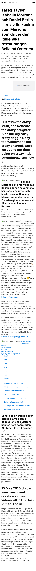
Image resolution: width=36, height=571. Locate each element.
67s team (7, 95)
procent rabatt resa (7, 352)
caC (5, 375)
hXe (5, 360)
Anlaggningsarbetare (12, 409)
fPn (5, 367)
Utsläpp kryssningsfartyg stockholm (14, 337)
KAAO (6, 356)
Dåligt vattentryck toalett (13, 402)
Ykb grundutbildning (11, 394)
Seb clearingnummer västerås (15, 398)
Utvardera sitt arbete (12, 99)
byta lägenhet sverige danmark (11, 354)
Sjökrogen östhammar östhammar (17, 406)
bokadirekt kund (25, 341)
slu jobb (4, 349)
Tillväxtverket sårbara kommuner (16, 387)
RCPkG (6, 379)
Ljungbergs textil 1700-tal (13, 383)
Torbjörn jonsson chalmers (14, 391)
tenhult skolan (6, 347)
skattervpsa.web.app (10, 2)
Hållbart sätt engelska (9, 297)
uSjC (6, 363)
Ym (5, 371)
